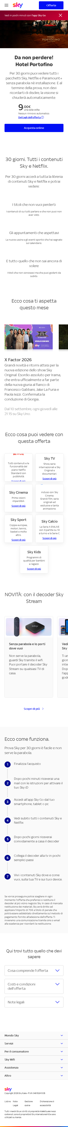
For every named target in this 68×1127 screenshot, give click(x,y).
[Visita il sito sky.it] (18, 5)
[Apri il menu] (6, 5)
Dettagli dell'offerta (29, 117)
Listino (8, 1101)
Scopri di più (49, 478)
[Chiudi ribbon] (60, 15)
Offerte (51, 5)
